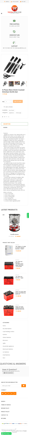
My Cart (23, 1)
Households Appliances (8, 346)
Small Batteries (6, 355)
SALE (4, 358)
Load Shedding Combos (8, 331)
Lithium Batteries (7, 337)
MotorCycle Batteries (8, 349)
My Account (15, 1)
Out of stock (11, 110)
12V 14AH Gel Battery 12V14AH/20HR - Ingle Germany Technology (19, 264)
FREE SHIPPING (14, 24)
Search (7, 1)
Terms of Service (6, 405)
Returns (3, 418)
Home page (18, 112)
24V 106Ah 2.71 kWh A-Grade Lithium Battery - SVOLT (20, 248)
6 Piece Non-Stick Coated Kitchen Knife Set (13, 91)
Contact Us (4, 415)
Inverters (5, 334)
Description (6, 124)
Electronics (5, 340)
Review (5, 127)
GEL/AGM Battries (7, 328)
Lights (4, 343)
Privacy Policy (5, 411)
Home (4, 325)
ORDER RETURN (14, 35)
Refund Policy (5, 408)
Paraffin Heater (14, 234)
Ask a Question (9, 373)
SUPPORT (14, 46)
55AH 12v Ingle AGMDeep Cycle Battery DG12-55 (19, 308)
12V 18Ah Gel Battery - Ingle (19, 277)
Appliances (11, 112)
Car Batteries (6, 352)
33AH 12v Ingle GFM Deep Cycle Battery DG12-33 (20, 293)
